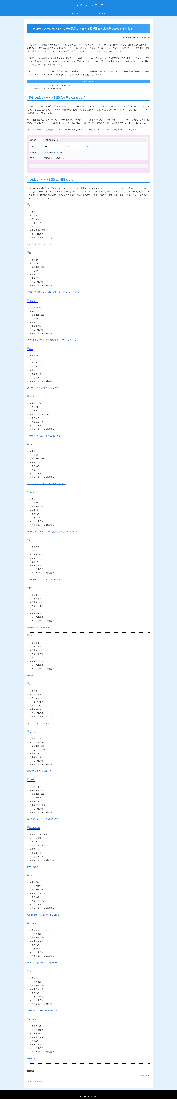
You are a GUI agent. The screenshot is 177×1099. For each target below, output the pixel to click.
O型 (56, 152)
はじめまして (32, 675)
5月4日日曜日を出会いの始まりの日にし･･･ (45, 915)
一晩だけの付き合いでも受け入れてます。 (44, 436)
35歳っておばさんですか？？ (39, 244)
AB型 (62, 152)
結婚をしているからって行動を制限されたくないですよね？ (52, 532)
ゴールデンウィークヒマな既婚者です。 (43, 819)
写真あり (48, 158)
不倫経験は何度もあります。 (39, 627)
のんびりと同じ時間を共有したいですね (43, 388)
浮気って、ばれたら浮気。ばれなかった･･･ (45, 963)
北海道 (31, 1071)
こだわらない (60, 158)
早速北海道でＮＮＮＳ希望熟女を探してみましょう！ (52, 85)
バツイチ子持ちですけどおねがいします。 (44, 580)
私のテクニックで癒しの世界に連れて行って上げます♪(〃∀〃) (52, 340)
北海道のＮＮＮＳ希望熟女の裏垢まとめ (47, 88)
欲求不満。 (31, 1058)
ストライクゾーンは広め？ (38, 723)
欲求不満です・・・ (35, 867)
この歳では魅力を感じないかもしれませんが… (46, 484)
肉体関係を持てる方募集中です (40, 771)
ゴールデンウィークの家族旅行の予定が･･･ (45, 1011)
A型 (46, 152)
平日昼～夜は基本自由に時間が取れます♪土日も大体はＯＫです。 (54, 292)
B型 (51, 152)
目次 (85, 81)
